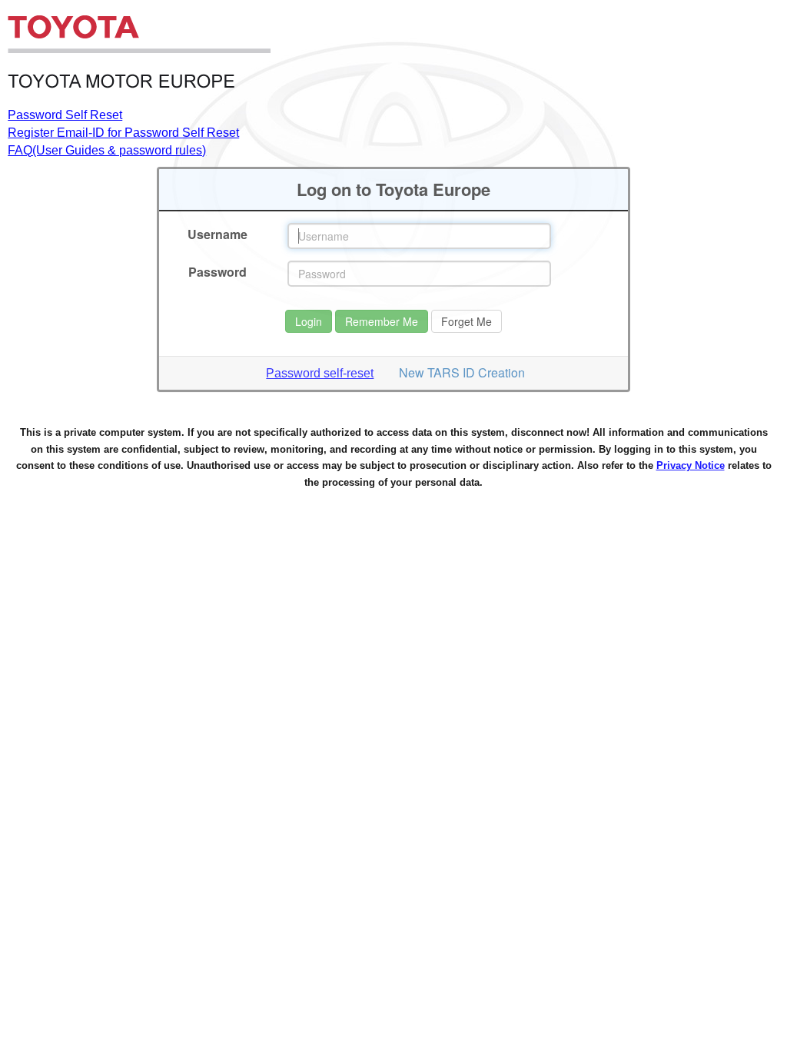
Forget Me (466, 321)
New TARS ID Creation (462, 372)
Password (217, 272)
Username (217, 234)
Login (308, 321)
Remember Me (381, 321)
